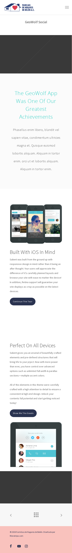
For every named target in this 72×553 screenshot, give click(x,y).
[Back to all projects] (36, 513)
